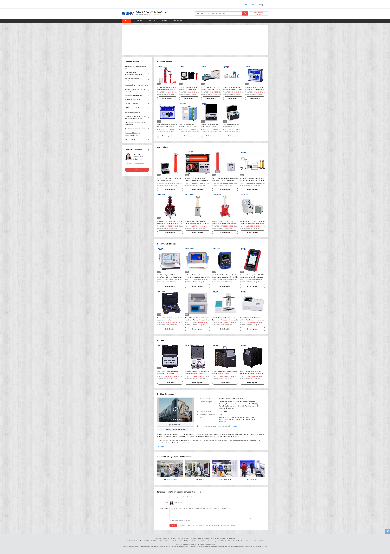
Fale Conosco (177, 21)
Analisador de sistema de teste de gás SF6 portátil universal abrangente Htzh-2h (197, 277)
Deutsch (180, 541)
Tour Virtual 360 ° (176, 425)
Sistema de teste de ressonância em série (136, 67)
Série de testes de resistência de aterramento (135, 124)
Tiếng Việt (248, 541)
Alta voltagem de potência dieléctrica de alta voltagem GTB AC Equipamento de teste (169, 223)
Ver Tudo (160, 446)
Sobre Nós (151, 21)
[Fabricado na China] (135, 4)
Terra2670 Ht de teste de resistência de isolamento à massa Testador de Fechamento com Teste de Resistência (197, 373)
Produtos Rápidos (221, 538)
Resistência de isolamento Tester (135, 129)
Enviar (173, 525)
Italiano (194, 541)
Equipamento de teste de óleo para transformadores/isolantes (136, 117)
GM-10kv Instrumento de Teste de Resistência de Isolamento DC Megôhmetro (167, 373)
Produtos (139, 21)
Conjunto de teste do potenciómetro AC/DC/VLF (133, 73)
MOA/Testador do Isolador (133, 108)
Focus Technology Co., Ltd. (191, 544)
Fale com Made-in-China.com (206, 538)
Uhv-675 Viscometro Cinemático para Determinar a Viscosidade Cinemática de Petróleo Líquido (224, 320)
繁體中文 (153, 541)
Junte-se (253, 5)
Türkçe (241, 541)
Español (173, 541)
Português (187, 541)
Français (166, 541)
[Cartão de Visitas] (148, 149)
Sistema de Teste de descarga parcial (136, 85)
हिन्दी (229, 541)
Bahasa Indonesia (258, 541)
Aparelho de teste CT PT (132, 100)
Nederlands (222, 541)
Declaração (166, 538)
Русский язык (202, 541)
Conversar (139, 159)
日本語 (160, 541)
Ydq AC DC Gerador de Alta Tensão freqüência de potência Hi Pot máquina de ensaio (224, 223)
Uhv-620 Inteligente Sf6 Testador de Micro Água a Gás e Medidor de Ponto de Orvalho (170, 277)
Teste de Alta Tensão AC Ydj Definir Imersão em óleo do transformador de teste (197, 223)
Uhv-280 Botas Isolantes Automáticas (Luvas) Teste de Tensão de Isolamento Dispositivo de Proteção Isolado (252, 180)
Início (126, 21)
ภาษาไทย (234, 541)
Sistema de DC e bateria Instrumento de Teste (132, 134)
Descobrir (164, 21)
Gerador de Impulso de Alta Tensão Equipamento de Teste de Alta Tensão (232, 89)
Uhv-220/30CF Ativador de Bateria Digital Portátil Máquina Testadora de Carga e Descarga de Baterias (251, 373)
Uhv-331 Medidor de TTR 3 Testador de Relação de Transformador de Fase (209, 127)
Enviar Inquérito (167, 98)
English (140, 541)
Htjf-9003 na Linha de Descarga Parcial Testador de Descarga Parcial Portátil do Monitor (224, 277)
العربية (215, 541)
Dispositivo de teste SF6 (132, 112)
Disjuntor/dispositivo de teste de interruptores (135, 90)
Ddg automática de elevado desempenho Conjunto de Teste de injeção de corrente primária (252, 223)
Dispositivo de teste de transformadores (132, 80)
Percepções (232, 538)
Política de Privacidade (190, 538)
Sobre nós (158, 538)
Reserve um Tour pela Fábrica (175, 429)
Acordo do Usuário (176, 538)
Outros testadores (130, 139)
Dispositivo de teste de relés (133, 95)
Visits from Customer (170, 479)
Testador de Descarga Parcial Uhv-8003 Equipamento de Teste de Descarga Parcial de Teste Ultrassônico (252, 277)
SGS (235, 426)
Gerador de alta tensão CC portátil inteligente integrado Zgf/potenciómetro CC (197, 180)
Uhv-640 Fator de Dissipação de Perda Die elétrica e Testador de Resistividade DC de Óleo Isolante (197, 320)
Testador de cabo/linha (132, 104)
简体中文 (146, 541)
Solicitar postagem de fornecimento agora (220, 525)
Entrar (246, 5)
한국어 (210, 541)
